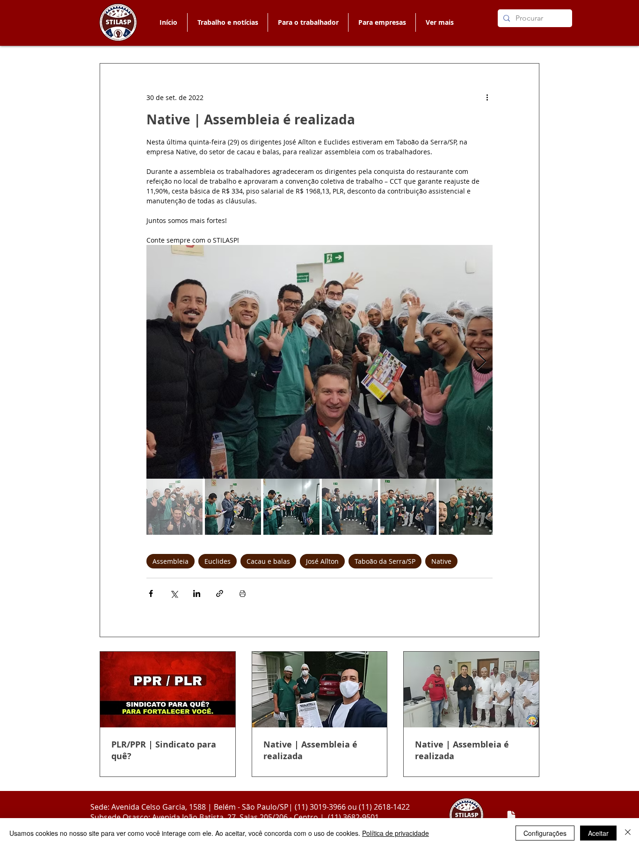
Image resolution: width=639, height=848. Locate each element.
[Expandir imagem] (319, 362)
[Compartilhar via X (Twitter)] (173, 593)
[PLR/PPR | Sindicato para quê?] (167, 689)
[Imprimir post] (242, 593)
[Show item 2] (233, 507)
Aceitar (598, 833)
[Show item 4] (350, 507)
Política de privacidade (395, 833)
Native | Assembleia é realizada (310, 750)
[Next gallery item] (481, 362)
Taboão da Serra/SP (385, 561)
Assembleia (170, 561)
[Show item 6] (467, 507)
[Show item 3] (291, 507)
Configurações (544, 833)
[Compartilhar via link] (219, 593)
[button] (308, 22)
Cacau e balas (268, 561)
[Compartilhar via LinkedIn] (196, 593)
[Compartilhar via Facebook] (150, 593)
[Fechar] (627, 833)
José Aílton (322, 561)
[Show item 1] (174, 507)
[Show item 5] (408, 507)
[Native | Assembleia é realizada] (319, 689)
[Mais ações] (487, 97)
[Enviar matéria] (511, 816)
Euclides (217, 561)
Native (441, 561)
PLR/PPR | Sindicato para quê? (163, 750)
